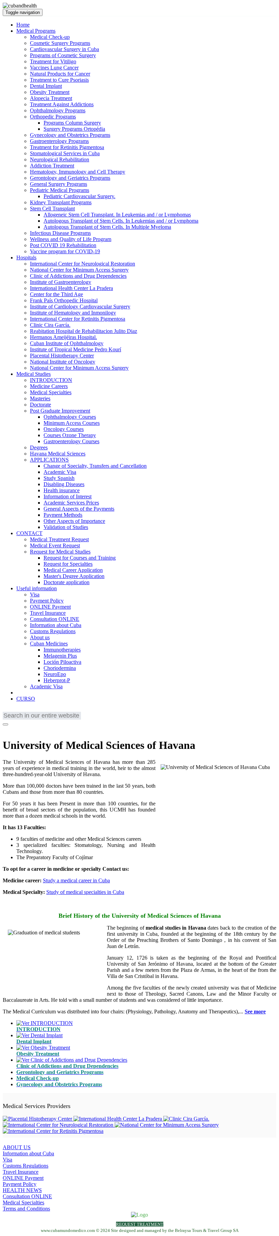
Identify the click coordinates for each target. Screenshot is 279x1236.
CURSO (25, 699)
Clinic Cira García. (50, 325)
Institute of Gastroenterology (60, 282)
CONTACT (29, 533)
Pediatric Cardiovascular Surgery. (79, 196)
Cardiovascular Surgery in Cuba (64, 49)
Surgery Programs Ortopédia (74, 129)
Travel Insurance (48, 613)
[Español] (38, 710)
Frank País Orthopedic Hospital (64, 300)
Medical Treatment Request (59, 539)
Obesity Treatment (49, 92)
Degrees (39, 447)
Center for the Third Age (56, 294)
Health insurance (62, 490)
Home (23, 25)
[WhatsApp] (24, 728)
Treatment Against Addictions (62, 104)
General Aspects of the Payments (79, 509)
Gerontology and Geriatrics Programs (70, 178)
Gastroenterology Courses (71, 441)
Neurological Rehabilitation (59, 159)
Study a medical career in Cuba (76, 880)
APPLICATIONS (49, 460)
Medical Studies (33, 374)
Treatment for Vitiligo (53, 61)
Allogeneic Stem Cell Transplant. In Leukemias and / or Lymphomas (117, 215)
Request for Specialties (68, 564)
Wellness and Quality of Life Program (70, 239)
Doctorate (40, 404)
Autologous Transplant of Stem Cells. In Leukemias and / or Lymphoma (121, 221)
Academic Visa (60, 472)
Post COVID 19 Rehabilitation (63, 245)
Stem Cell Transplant (52, 208)
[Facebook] (7, 728)
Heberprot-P (57, 680)
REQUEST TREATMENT (139, 1224)
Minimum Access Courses (72, 423)
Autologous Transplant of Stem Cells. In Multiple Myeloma (107, 227)
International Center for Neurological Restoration (82, 264)
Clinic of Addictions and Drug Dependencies (78, 276)
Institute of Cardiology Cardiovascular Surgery (80, 306)
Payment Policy (47, 601)
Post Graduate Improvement (60, 411)
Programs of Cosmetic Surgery (63, 55)
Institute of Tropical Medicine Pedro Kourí (75, 349)
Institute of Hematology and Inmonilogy (73, 313)
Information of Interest (68, 496)
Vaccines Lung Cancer (54, 67)
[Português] (28, 710)
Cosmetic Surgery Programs (60, 43)
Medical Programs (35, 31)
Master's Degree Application (74, 576)
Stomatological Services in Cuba (65, 153)
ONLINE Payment (50, 607)
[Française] (18, 710)
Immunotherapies (62, 650)
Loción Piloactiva (62, 662)
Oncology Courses (64, 429)
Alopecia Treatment (51, 98)
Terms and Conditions (26, 1208)
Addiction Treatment (52, 165)
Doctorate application (66, 582)
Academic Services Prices (71, 502)
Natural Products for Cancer (60, 74)
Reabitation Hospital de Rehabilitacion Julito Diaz (83, 331)
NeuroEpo (55, 674)
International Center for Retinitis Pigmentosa (77, 319)
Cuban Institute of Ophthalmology (66, 343)
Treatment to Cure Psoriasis (59, 80)
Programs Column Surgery (72, 123)
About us (40, 637)
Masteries (40, 398)
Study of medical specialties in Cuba (85, 892)
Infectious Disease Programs (60, 233)
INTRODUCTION (51, 380)
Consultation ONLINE (54, 619)
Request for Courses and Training (80, 558)
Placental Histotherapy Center (62, 355)
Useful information (36, 588)
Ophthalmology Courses (70, 417)
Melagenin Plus (60, 656)
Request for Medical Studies (60, 552)
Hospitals (26, 257)
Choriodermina (60, 668)
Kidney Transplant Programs (61, 202)
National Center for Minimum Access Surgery (79, 270)
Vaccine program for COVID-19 (65, 251)
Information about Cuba (55, 625)
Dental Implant (46, 86)
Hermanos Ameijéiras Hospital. (63, 337)
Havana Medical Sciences (57, 453)
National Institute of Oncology (62, 362)
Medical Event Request (55, 545)
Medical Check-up (50, 37)
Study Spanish (59, 478)
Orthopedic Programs (53, 116)
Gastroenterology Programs (59, 141)
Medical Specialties (50, 392)
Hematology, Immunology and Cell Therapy (77, 172)
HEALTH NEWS (22, 1190)
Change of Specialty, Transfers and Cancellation (95, 466)
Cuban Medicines (49, 643)
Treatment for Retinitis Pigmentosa (67, 147)
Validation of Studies (66, 527)
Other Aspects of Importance (74, 521)
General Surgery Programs (58, 184)
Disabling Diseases (64, 484)
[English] (8, 710)
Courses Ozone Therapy (70, 435)
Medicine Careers (49, 386)
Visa (34, 594)
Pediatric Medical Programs (59, 190)
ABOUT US (17, 1147)
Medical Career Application (73, 570)
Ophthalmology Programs (57, 110)
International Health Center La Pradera (71, 288)
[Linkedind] (16, 728)
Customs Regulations (53, 631)
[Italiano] (49, 710)
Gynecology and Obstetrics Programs (70, 135)
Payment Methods (63, 515)
